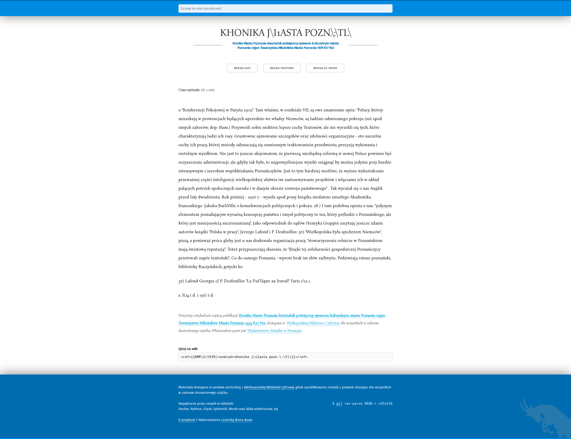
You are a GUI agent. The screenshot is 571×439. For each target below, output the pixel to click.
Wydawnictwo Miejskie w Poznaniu (274, 330)
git (339, 404)
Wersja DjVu (242, 68)
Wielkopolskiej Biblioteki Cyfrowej (269, 387)
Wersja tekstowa (282, 68)
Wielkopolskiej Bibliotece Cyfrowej (312, 322)
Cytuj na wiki (187, 349)
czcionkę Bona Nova (236, 420)
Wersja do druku (325, 68)
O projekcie (186, 420)
